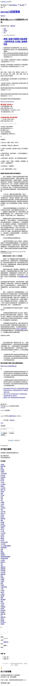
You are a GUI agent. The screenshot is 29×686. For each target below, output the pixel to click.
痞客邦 (11, 416)
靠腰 (2, 549)
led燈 (2, 588)
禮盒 (2, 493)
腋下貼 (2, 480)
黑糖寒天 (3, 555)
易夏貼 (2, 479)
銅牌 (2, 583)
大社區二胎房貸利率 (21, 328)
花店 (2, 565)
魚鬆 (2, 497)
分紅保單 (3, 544)
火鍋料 (2, 504)
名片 (5, 32)
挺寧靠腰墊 (4, 547)
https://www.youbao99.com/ (7, 101)
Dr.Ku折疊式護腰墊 (6, 545)
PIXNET (7, 663)
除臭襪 (2, 470)
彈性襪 (2, 596)
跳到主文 (3, 15)
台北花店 (3, 572)
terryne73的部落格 (10, 11)
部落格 (5, 30)
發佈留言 (3, 435)
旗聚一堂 (3, 489)
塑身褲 (2, 620)
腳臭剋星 (3, 466)
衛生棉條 (3, 610)
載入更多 (3, 425)
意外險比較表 (4, 542)
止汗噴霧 (3, 484)
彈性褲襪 (3, 599)
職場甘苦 (12, 26)
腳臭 (2, 468)
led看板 (2, 594)
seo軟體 (3, 560)
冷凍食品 (3, 508)
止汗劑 (2, 482)
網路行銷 (3, 614)
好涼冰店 (3, 475)
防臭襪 (2, 471)
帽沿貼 (2, 517)
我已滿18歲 (3, 683)
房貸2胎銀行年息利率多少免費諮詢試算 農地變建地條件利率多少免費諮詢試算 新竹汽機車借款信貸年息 (16, 390)
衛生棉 (2, 608)
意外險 (2, 540)
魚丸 (2, 500)
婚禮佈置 (3, 569)
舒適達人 (3, 612)
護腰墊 (2, 553)
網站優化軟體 (4, 558)
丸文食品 (3, 488)
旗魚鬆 (2, 491)
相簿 (5, 29)
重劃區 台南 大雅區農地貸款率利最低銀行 (15, 397)
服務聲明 (16, 665)
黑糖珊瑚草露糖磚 (5, 556)
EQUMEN (3, 622)
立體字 (2, 581)
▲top (2, 422)
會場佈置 (3, 570)
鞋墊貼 (2, 486)
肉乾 (2, 498)
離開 (9, 683)
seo (1, 615)
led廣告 (2, 590)
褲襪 (2, 597)
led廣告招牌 (4, 587)
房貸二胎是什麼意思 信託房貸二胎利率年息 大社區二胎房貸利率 (15, 41)
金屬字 (2, 585)
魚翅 (2, 509)
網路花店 (3, 567)
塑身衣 (2, 619)
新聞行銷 (3, 617)
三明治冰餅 (4, 473)
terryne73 (3, 407)
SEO (2, 563)
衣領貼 (2, 464)
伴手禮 (2, 495)
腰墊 (2, 551)
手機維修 (3, 606)
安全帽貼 (3, 477)
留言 (14, 416)
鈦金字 (2, 592)
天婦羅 (2, 502)
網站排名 (3, 562)
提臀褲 (2, 624)
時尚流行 (12, 420)
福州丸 (2, 506)
